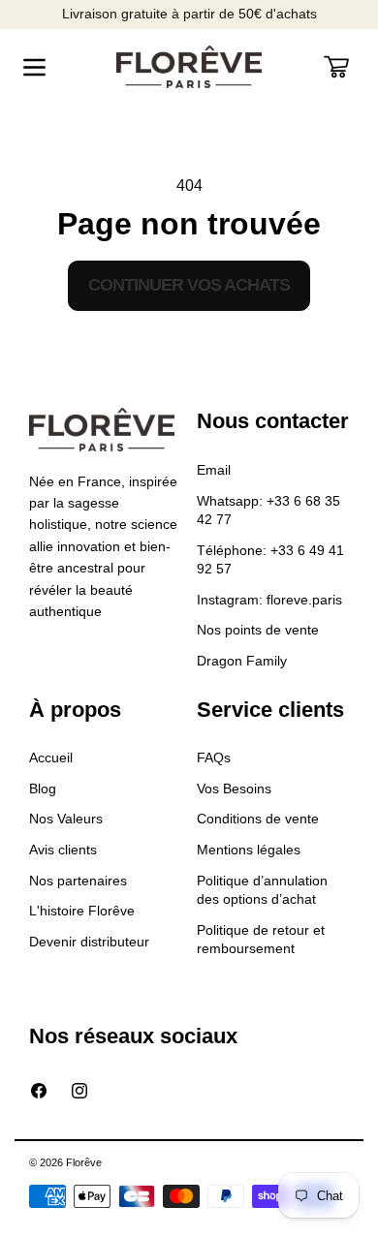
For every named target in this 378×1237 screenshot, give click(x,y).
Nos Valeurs (66, 818)
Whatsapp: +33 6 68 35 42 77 (268, 510)
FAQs (214, 757)
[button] (33, 66)
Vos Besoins (234, 788)
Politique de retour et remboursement (261, 939)
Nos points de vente (258, 629)
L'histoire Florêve (82, 910)
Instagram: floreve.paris (269, 599)
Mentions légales (248, 849)
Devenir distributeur (89, 941)
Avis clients (63, 849)
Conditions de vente (258, 818)
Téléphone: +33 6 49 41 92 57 (270, 559)
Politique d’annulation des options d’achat (262, 890)
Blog (42, 788)
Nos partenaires (78, 880)
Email (214, 470)
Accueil (51, 757)
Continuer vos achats (189, 284)
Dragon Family (242, 660)
